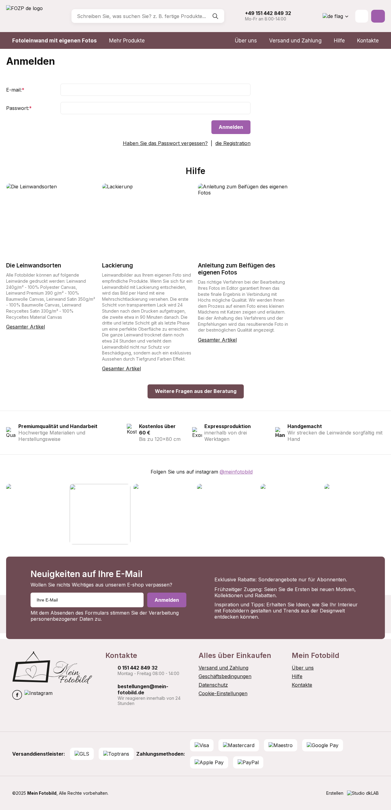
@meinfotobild (236, 472)
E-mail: (15, 90)
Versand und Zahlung (295, 41)
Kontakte (368, 41)
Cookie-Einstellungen (223, 693)
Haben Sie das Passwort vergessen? (165, 143)
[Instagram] (38, 695)
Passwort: (19, 108)
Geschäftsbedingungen (225, 676)
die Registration (232, 143)
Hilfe (339, 41)
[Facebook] (17, 695)
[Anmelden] (361, 16)
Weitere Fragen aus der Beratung (195, 391)
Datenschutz (213, 685)
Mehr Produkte (127, 41)
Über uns (246, 41)
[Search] (215, 16)
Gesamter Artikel (25, 327)
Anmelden (231, 127)
